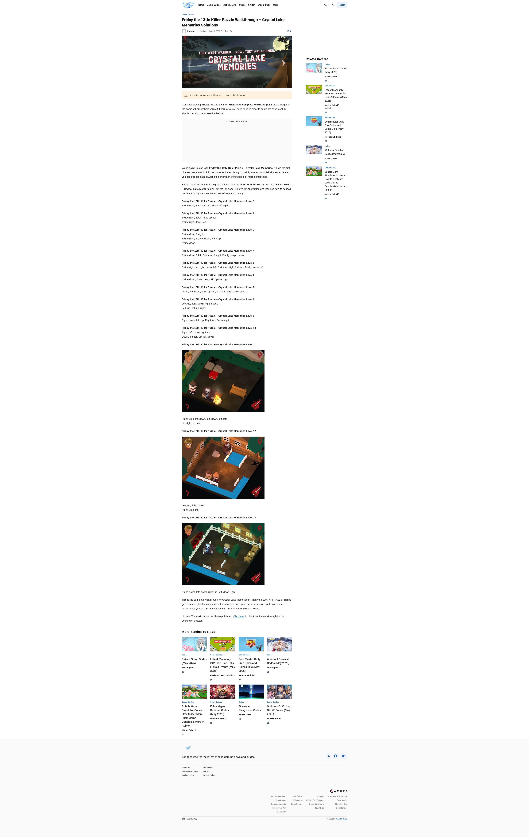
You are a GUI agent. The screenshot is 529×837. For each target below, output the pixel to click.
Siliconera (297, 800)
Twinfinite (297, 796)
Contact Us (208, 767)
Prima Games (280, 800)
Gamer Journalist (278, 804)
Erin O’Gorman (274, 718)
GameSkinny (296, 804)
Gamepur (320, 796)
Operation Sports (316, 804)
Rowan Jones (188, 667)
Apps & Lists (229, 5)
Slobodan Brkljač (247, 675)
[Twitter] (343, 756)
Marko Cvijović (217, 675)
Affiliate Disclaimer (190, 771)
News (201, 5)
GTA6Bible (281, 812)
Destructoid (342, 800)
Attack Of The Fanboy (337, 796)
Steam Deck (264, 5)
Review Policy (188, 775)
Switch (251, 5)
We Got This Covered (315, 800)
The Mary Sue (341, 804)
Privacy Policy (209, 775)
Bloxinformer (341, 808)
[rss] (328, 756)
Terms (206, 771)
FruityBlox (319, 808)
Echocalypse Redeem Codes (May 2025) (219, 710)
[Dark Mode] (333, 5)
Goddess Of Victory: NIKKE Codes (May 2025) (279, 710)
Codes (242, 5)
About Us (186, 767)
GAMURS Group (341, 819)
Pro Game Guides (278, 796)
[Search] (325, 5)
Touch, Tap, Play (279, 808)
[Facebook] (336, 756)
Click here (238, 616)
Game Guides (214, 5)
